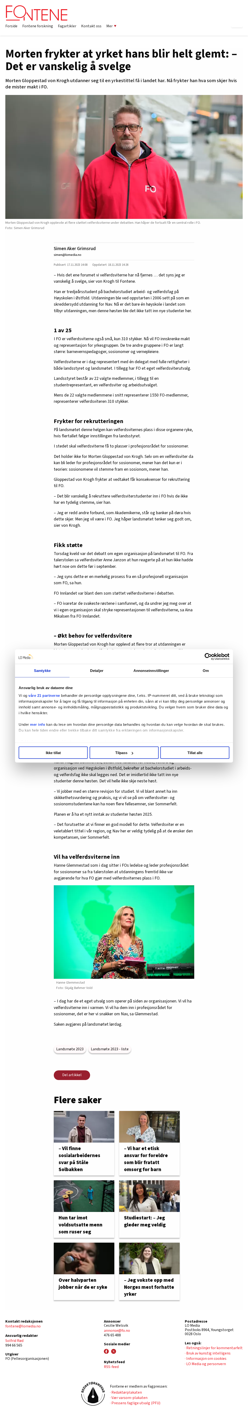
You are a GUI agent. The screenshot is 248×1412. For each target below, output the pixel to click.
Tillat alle (194, 753)
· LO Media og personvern (205, 1364)
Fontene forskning (37, 26)
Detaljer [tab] (96, 671)
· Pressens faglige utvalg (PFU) (135, 1403)
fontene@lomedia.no (23, 1326)
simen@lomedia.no (67, 254)
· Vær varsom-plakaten (128, 1397)
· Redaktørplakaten (126, 1392)
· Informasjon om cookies (205, 1358)
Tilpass (121, 753)
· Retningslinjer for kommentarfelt (214, 1348)
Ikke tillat (53, 753)
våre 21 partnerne (44, 695)
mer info (37, 724)
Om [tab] (206, 671)
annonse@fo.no (117, 1330)
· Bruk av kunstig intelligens (208, 1353)
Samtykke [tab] (42, 671)
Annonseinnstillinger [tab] (151, 671)
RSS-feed (111, 1366)
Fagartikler (67, 26)
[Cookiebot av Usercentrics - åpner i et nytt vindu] (208, 656)
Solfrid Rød (14, 1340)
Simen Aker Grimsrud (75, 248)
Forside (11, 26)
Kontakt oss (91, 26)
